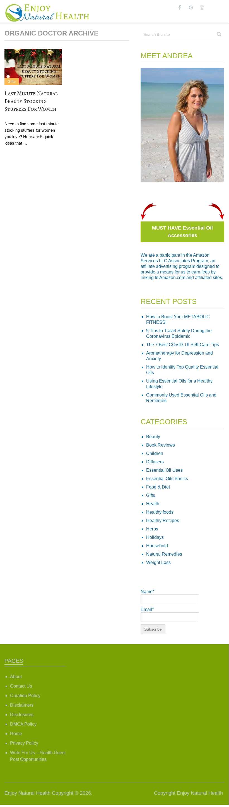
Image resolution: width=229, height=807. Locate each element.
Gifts (12, 81)
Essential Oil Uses (164, 470)
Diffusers (155, 461)
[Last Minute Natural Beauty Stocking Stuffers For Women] (33, 67)
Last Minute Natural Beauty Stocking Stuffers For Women (31, 101)
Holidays (155, 537)
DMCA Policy (23, 724)
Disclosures (21, 714)
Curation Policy (25, 695)
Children (154, 453)
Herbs (152, 529)
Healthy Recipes (162, 520)
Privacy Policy (24, 743)
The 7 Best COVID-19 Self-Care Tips (182, 344)
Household (157, 545)
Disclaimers (21, 705)
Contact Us (21, 686)
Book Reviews (160, 445)
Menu (218, 7)
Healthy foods (159, 512)
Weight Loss (158, 562)
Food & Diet (158, 487)
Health (152, 503)
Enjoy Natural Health (27, 793)
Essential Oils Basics (167, 478)
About (16, 676)
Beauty (153, 436)
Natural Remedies (164, 554)
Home (16, 733)
